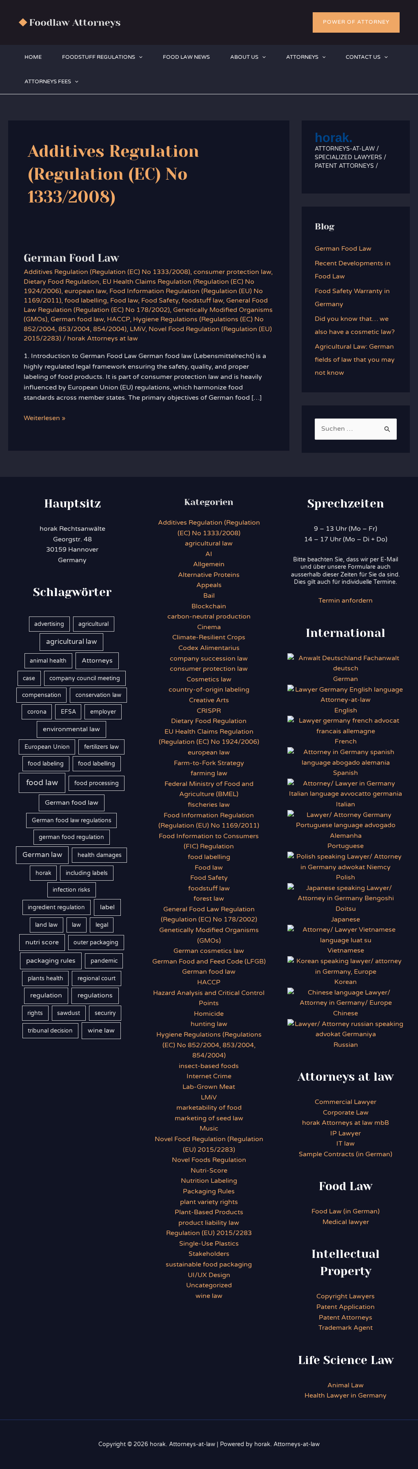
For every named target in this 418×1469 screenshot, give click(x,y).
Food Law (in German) (345, 1211)
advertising (49, 624)
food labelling (85, 300)
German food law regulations (71, 820)
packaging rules (51, 960)
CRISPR (209, 711)
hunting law (209, 1024)
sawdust (68, 1013)
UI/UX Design (209, 1275)
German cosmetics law (208, 951)
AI (208, 554)
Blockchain (208, 606)
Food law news (186, 57)
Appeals (209, 585)
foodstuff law (202, 300)
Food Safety (159, 300)
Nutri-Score (209, 1170)
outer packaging (95, 942)
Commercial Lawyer (345, 1102)
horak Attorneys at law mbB (345, 1123)
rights (35, 1013)
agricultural (93, 624)
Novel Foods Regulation (209, 1160)
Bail (209, 596)
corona (37, 711)
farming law (209, 773)
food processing (96, 783)
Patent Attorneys (345, 1317)
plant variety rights (209, 1202)
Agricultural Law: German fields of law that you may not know (355, 360)
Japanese (345, 919)
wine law (101, 1030)
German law (42, 855)
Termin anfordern (345, 601)
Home (33, 57)
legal (102, 924)
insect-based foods (209, 1066)
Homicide (209, 1014)
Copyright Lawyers (345, 1296)
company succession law (209, 658)
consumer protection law (232, 272)
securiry (105, 1013)
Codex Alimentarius (209, 648)
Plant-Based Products (209, 1212)
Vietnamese (345, 950)
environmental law (71, 729)
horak (43, 873)
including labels (87, 873)
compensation (41, 695)
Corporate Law (346, 1112)
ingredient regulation (56, 907)
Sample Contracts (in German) (345, 1154)
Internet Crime (209, 1076)
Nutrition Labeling (209, 1181)
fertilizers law (101, 746)
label (107, 907)
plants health (45, 978)
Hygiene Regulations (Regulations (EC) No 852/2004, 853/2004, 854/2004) (209, 1045)
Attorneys (302, 57)
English (345, 710)
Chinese (345, 1013)
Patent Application (345, 1307)
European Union (47, 746)
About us (244, 57)
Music (209, 1128)
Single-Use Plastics (209, 1244)
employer (103, 711)
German (345, 679)
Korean (345, 982)
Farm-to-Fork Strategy (209, 763)
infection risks (71, 889)
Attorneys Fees (47, 81)
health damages (100, 855)
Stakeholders (209, 1254)
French (346, 741)
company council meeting (84, 678)
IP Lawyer (345, 1133)
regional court (97, 978)
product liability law (208, 1223)
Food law (124, 300)
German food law (77, 319)
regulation (46, 995)
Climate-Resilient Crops (208, 637)
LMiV (137, 329)
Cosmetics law (209, 679)
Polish (345, 877)
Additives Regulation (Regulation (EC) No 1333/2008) (107, 272)
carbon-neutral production (209, 616)
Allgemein (209, 564)
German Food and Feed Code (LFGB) (209, 961)
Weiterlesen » (44, 419)
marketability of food (209, 1108)
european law (85, 291)
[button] (356, 22)
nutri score (42, 942)
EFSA (68, 711)
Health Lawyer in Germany (346, 1395)
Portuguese (345, 846)
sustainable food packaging (209, 1264)
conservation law (98, 695)
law (76, 924)
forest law (208, 899)
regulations (95, 995)
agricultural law (71, 642)
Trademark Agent (345, 1328)
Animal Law (345, 1385)
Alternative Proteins (209, 575)
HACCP (118, 319)
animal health (48, 660)
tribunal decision (50, 1030)
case (29, 678)
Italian (345, 804)
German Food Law (71, 258)
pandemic (104, 960)
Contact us (363, 57)
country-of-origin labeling (209, 690)
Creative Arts (209, 700)
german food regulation (71, 837)
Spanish (345, 773)
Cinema (209, 627)
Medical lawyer (345, 1222)
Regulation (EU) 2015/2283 (209, 1233)
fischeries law (209, 805)
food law (42, 782)
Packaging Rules (209, 1191)
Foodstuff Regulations (98, 57)
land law (46, 924)
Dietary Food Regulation (61, 282)
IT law (345, 1144)
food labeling (46, 763)
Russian (346, 1045)
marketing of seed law (209, 1118)
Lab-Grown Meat (208, 1087)
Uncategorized (209, 1285)
